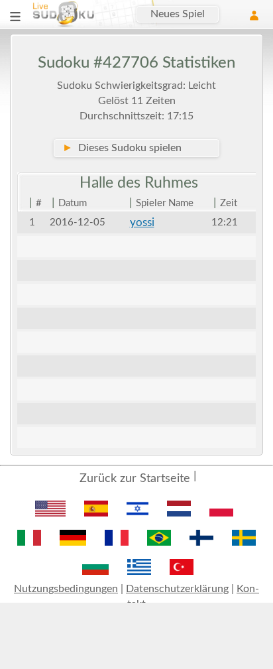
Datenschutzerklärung (177, 588)
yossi (142, 222)
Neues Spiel (177, 14)
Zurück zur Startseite (135, 479)
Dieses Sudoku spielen (122, 148)
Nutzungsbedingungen (66, 588)
